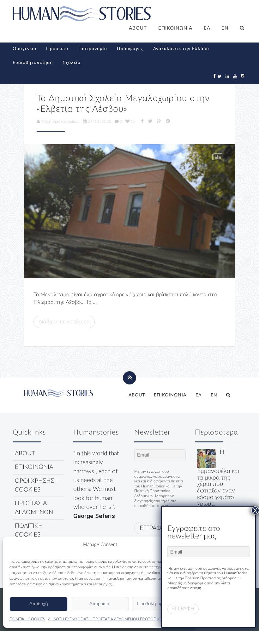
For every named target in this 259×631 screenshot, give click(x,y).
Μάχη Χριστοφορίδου (60, 121)
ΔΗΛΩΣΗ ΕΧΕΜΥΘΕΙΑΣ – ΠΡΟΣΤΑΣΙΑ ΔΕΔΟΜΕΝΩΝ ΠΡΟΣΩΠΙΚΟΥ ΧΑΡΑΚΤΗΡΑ (117, 619)
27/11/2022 (99, 121)
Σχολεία (72, 62)
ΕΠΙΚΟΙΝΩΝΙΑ (175, 28)
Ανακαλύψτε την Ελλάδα (181, 49)
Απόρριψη (100, 603)
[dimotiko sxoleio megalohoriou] (129, 211)
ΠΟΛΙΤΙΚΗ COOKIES (27, 619)
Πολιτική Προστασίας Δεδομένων (212, 578)
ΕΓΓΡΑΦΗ (153, 528)
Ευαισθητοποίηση (33, 62)
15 (133, 121)
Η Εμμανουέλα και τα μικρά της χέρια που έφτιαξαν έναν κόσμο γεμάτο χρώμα (218, 478)
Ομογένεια (24, 49)
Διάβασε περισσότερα (64, 321)
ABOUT (138, 28)
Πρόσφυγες (130, 49)
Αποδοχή (38, 603)
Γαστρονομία (92, 49)
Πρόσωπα (57, 49)
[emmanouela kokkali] (206, 459)
